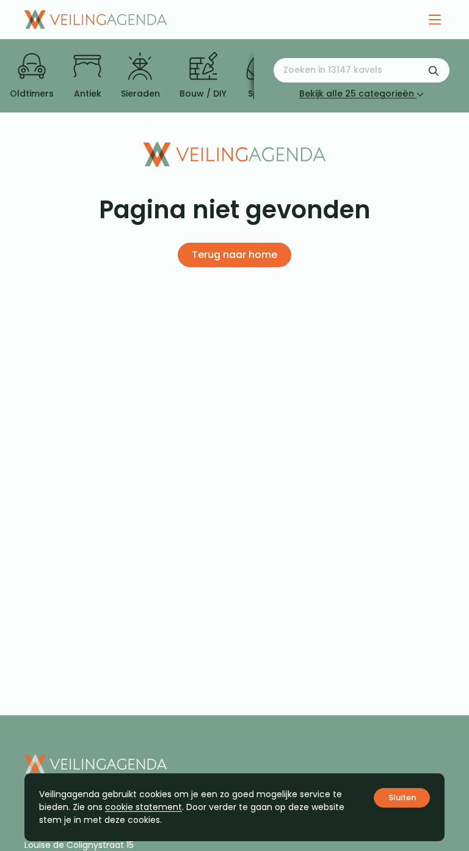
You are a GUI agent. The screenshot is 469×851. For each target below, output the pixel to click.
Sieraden (140, 93)
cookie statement (143, 807)
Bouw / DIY (203, 93)
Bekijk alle (356, 93)
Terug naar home (234, 255)
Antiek (87, 93)
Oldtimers (32, 93)
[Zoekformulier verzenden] (433, 70)
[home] (95, 19)
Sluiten (402, 797)
